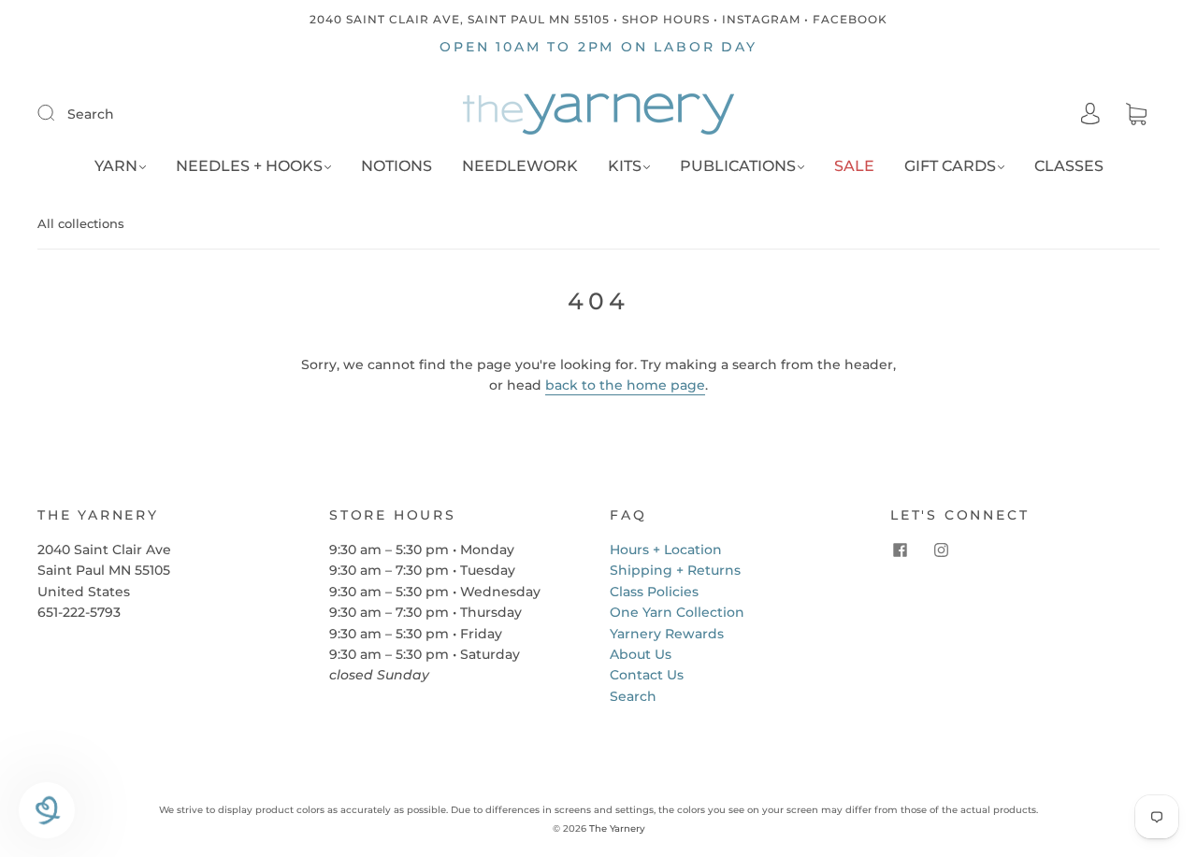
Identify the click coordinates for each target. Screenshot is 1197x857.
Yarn (115, 166)
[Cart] (1136, 114)
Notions (396, 166)
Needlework (520, 166)
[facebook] (899, 550)
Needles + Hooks (249, 166)
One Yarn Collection (677, 612)
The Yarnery (617, 828)
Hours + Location (666, 549)
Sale (854, 166)
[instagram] (940, 550)
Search (90, 114)
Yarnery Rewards (667, 633)
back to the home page (625, 385)
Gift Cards (950, 166)
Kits (625, 166)
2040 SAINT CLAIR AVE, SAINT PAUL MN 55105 (460, 19)
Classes (1068, 166)
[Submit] (58, 113)
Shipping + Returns (675, 570)
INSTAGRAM (761, 19)
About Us (640, 654)
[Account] (1090, 114)
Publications (738, 166)
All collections (80, 223)
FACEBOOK (850, 19)
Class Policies (654, 591)
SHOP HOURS (666, 19)
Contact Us (647, 674)
